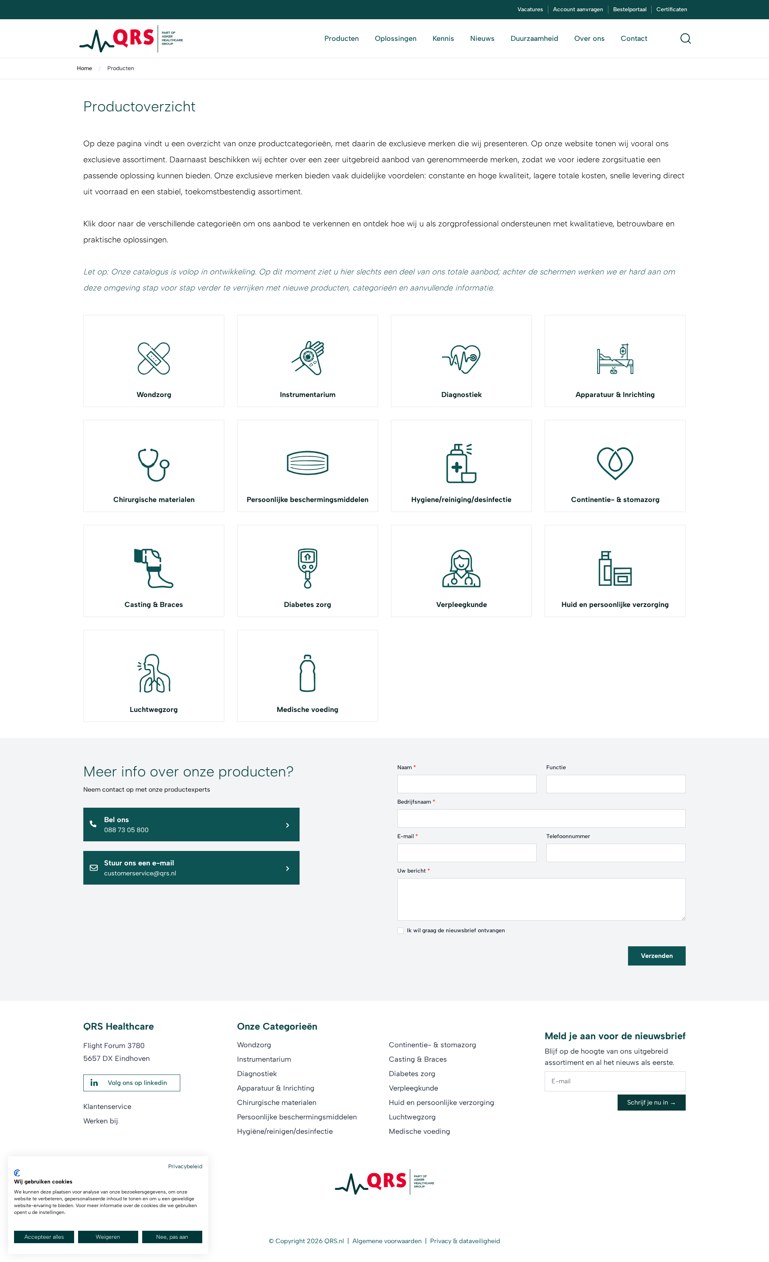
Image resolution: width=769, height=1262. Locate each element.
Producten (120, 68)
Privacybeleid (185, 1166)
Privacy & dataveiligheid (465, 1241)
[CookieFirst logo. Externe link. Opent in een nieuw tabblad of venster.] (17, 1173)
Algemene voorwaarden (387, 1241)
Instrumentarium (308, 394)
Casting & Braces (154, 604)
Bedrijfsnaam (416, 801)
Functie (556, 767)
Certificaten (671, 9)
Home (84, 68)
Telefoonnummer (568, 836)
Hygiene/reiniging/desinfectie (461, 499)
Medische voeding (307, 709)
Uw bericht (413, 870)
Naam (406, 767)
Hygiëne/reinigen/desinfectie (285, 1131)
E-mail (407, 836)
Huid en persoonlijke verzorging (615, 604)
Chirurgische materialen (154, 499)
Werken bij (100, 1121)
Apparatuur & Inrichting (615, 394)
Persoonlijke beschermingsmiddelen (307, 499)
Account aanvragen (578, 9)
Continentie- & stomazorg (615, 499)
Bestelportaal (629, 9)
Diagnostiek (461, 394)
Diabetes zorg (307, 604)
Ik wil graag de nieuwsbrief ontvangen (456, 930)
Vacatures (530, 9)
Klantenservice (107, 1106)
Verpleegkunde (461, 604)
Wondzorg (154, 394)
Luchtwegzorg (154, 709)
